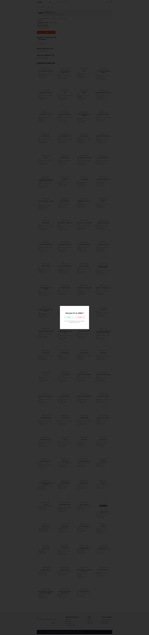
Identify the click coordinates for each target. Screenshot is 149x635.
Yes (69, 317)
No (80, 317)
